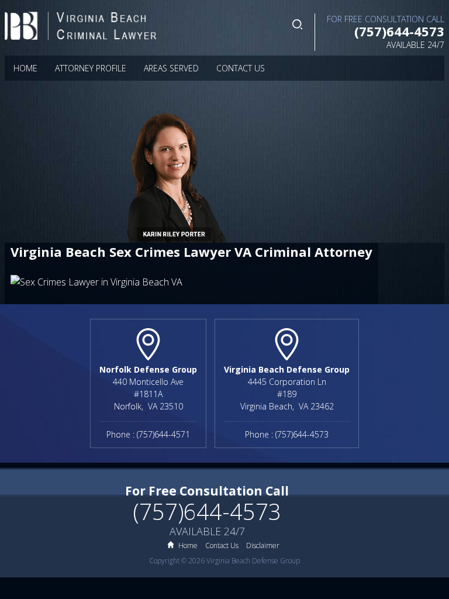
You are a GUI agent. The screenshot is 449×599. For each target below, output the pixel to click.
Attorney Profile (90, 68)
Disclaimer (262, 545)
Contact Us (240, 68)
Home (25, 68)
